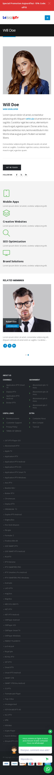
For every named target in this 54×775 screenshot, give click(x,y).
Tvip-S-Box (9, 699)
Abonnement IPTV (12, 446)
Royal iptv (9, 651)
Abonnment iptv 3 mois (40, 406)
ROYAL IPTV (9, 657)
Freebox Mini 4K (11, 541)
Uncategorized (11, 704)
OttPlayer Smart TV (12, 630)
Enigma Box (9, 520)
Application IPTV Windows (15, 477)
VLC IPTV (8, 715)
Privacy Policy (11, 427)
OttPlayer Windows (13, 636)
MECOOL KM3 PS (11, 604)
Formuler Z (9, 535)
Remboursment (12, 418)
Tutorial (36, 427)
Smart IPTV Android (13, 672)
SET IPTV (8, 662)
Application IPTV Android (12, 397)
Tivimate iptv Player (13, 693)
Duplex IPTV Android (13, 514)
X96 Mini (8, 725)
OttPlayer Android (12, 620)
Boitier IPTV (11, 402)
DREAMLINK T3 (11, 509)
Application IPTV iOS (13, 467)
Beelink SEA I (10, 488)
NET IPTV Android (12, 614)
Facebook (17, 175)
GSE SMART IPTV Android (15, 551)
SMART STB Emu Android (15, 683)
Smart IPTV (9, 667)
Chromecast (10, 498)
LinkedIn (26, 175)
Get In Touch (12, 167)
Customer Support (14, 422)
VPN (6, 720)
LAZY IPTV (9, 588)
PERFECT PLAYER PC (12, 641)
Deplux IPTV (11, 392)
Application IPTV (11, 456)
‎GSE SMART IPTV (11, 546)
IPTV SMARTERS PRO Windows (17, 577)
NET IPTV (8, 609)
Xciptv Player (10, 731)
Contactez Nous (39, 418)
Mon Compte (38, 422)
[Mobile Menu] (47, 17)
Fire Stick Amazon (12, 525)
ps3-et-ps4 (9, 646)
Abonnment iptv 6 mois (40, 399)
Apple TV (8, 451)
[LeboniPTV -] (11, 18)
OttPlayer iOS (10, 625)
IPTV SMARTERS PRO (13, 567)
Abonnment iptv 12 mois (40, 386)
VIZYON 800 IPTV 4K (13, 709)
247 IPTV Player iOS (13, 440)
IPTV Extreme (10, 562)
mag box (8, 593)
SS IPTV (8, 688)
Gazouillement (21, 175)
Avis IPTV (8, 483)
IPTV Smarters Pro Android (16, 572)
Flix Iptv (8, 530)
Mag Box (8, 599)
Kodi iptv (8, 583)
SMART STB (9, 678)
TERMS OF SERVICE (13, 431)
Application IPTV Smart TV (15, 386)
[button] (26, 355)
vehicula (30, 118)
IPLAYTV (8, 556)
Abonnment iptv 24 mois (40, 393)
